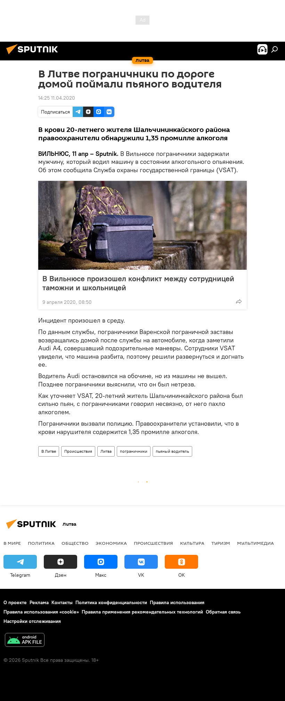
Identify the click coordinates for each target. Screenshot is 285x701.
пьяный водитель (172, 451)
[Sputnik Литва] (34, 55)
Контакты (62, 602)
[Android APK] (24, 641)
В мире (12, 543)
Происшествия (78, 451)
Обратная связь (223, 612)
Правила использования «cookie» (41, 612)
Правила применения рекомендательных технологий (142, 612)
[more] (239, 301)
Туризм (220, 543)
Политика (41, 543)
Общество (75, 543)
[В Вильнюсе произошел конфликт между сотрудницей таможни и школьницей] (142, 225)
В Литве (48, 451)
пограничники (133, 451)
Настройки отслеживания (32, 621)
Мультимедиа (255, 543)
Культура (192, 543)
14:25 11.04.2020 (56, 98)
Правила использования (177, 602)
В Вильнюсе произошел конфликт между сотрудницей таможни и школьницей (138, 283)
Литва (106, 451)
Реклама (39, 602)
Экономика (111, 543)
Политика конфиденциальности (111, 602)
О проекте (15, 602)
